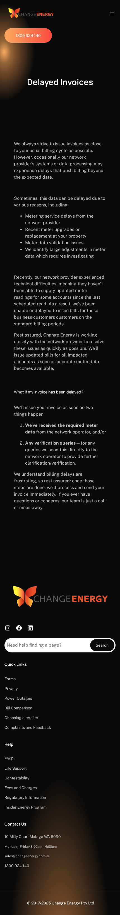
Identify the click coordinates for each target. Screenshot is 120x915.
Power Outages (18, 698)
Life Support (15, 768)
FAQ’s (9, 758)
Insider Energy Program (25, 807)
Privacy (11, 688)
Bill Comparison (18, 708)
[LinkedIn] (30, 628)
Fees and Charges (20, 788)
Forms (10, 679)
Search (102, 645)
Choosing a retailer (21, 717)
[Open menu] (112, 14)
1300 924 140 (16, 866)
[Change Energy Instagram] (7, 628)
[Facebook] (19, 628)
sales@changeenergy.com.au (27, 856)
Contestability (16, 778)
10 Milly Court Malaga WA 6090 (32, 836)
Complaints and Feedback (27, 727)
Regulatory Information (25, 797)
